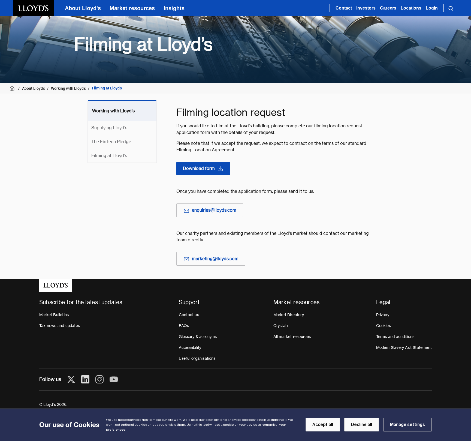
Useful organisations (197, 358)
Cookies (383, 325)
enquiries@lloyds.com (214, 210)
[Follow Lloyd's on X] (71, 379)
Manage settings (407, 424)
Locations (411, 8)
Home (13, 88)
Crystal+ (281, 325)
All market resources (292, 336)
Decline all (361, 424)
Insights (174, 8)
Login (432, 8)
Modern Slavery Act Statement (404, 347)
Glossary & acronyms (198, 336)
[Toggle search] (451, 8)
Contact (344, 8)
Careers (388, 8)
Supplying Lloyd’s (109, 128)
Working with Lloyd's (68, 88)
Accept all (322, 424)
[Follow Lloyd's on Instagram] (99, 379)
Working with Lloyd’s (113, 111)
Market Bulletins (54, 314)
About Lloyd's (83, 8)
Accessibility (190, 347)
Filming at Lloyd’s (109, 155)
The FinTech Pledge (111, 142)
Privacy (382, 314)
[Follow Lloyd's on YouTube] (113, 379)
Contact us (189, 314)
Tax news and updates (59, 325)
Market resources (132, 8)
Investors (366, 8)
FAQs (184, 325)
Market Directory (288, 314)
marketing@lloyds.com (215, 259)
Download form (199, 168)
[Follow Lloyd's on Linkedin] (85, 379)
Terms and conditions (395, 336)
